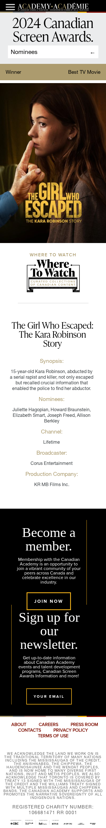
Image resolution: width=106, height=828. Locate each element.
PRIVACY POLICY (70, 730)
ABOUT (18, 724)
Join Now (48, 601)
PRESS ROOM (84, 724)
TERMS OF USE (53, 736)
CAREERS (48, 724)
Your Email (49, 696)
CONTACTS (29, 730)
